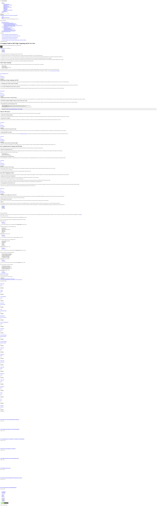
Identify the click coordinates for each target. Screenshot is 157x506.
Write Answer (4, 248)
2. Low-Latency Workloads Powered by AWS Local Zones (10, 24)
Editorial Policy (4, 491)
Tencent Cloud (2, 360)
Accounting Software (6, 4)
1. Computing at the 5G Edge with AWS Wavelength (10, 23)
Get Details (2, 294)
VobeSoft (1, 291)
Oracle (1, 349)
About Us (3, 494)
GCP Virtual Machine (3, 296)
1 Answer (3, 222)
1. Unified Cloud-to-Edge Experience (8, 27)
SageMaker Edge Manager (23, 133)
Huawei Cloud (2, 386)
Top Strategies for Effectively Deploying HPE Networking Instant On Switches (11, 477)
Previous (7, 278)
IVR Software (5, 9)
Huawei (1, 387)
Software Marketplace (15, 15)
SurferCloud (2, 405)
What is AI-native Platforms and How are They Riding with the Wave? (11, 35)
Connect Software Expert (3, 15)
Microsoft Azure (2, 315)
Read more (80, 214)
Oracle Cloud (2, 347)
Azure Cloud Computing (3, 341)
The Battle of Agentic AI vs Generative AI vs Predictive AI (9, 38)
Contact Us (3, 496)
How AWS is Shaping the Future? (6, 31)
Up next (11, 279)
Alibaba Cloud (2, 354)
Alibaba (1, 355)
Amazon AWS (2, 328)
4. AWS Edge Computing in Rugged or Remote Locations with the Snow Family (13, 25)
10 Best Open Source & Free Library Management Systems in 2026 (9, 419)
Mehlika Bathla (2, 48)
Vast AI (1, 392)
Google (1, 323)
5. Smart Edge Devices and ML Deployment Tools (9, 26)
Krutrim (1, 368)
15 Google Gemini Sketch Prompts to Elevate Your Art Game (10, 37)
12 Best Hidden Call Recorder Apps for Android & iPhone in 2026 (9, 458)
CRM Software (6, 8)
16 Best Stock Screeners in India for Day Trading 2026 (7, 448)
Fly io (1, 400)
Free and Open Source (5, 11)
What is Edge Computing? (5, 22)
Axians (1, 381)
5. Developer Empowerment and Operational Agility (10, 30)
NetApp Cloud (2, 283)
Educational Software (6, 6)
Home (3, 2)
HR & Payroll (5, 5)
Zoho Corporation (2, 304)
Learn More (2, 79)
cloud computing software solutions (54, 70)
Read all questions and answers (4, 273)
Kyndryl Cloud (2, 373)
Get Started (2, 14)
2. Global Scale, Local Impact (7, 28)
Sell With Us (3, 492)
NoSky (1, 309)
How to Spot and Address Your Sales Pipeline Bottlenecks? (8, 487)
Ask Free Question (9, 15)
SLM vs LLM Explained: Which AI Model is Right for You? (10, 34)
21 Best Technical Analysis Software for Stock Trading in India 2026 (9, 429)
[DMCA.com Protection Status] (4, 503)
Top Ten (3, 12)
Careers (3, 495)
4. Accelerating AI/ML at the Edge (8, 29)
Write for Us (3, 493)
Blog (2, 18)
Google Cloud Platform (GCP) (4, 322)
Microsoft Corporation (3, 317)
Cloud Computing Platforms (5, 17)
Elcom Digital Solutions (3, 310)
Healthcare (5, 10)
